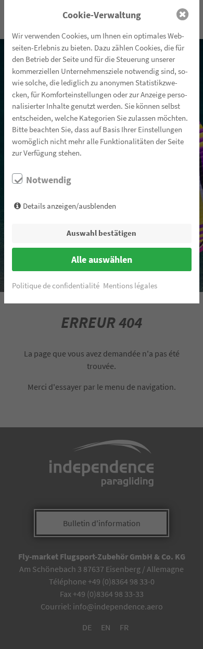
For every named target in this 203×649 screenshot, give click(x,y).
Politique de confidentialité (55, 285)
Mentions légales (130, 285)
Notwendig (48, 180)
